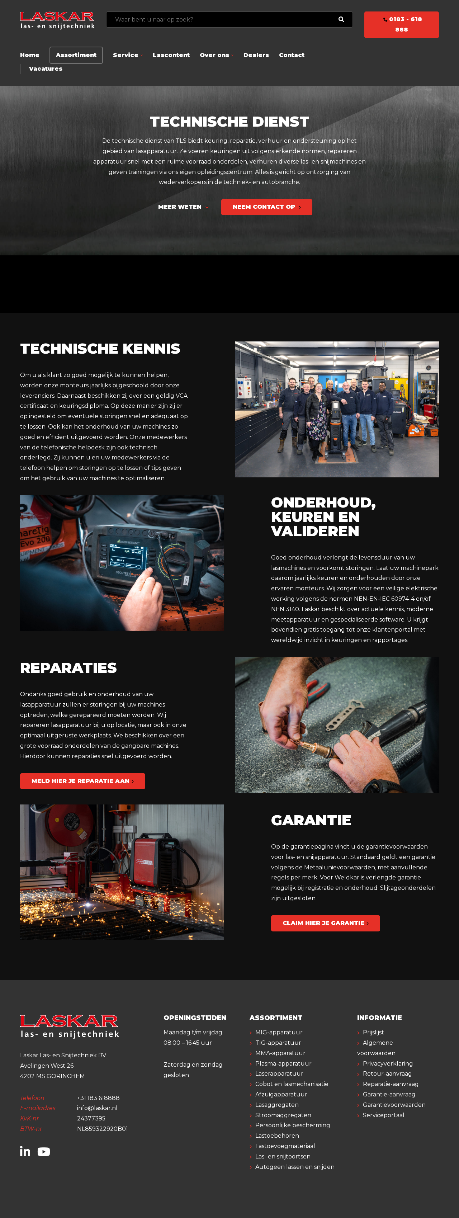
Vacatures (45, 68)
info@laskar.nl (97, 1108)
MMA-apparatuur (280, 1053)
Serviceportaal (383, 1115)
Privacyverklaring (388, 1063)
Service (125, 55)
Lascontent (171, 55)
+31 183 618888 (98, 1098)
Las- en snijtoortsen (283, 1156)
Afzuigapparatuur (281, 1094)
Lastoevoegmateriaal (285, 1146)
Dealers (256, 55)
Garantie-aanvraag (389, 1094)
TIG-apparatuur (278, 1042)
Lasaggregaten (277, 1104)
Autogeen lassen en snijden (295, 1166)
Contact (291, 55)
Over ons (214, 55)
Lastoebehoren (277, 1135)
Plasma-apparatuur (283, 1063)
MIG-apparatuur (279, 1032)
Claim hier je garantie (323, 923)
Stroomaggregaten (283, 1115)
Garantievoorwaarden (394, 1104)
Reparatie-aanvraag (391, 1084)
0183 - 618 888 (404, 24)
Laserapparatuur (279, 1073)
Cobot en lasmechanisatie (291, 1084)
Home (29, 55)
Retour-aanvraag (387, 1073)
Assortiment (76, 55)
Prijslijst (373, 1032)
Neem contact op (265, 206)
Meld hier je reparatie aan (80, 781)
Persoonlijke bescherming (292, 1125)
